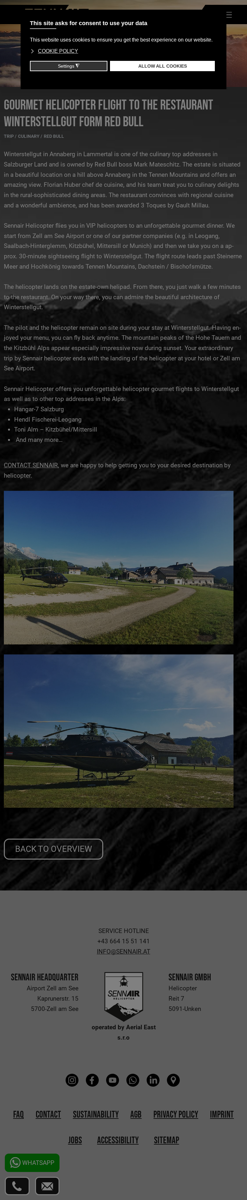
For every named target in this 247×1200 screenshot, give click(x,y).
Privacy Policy (175, 1114)
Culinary (29, 136)
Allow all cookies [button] (162, 66)
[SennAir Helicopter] (123, 996)
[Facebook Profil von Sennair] (93, 1080)
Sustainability (96, 1114)
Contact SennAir (31, 465)
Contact (48, 1114)
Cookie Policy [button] (58, 51)
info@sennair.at (123, 951)
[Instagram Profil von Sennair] (73, 1080)
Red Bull (54, 136)
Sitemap (166, 1140)
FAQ (18, 1114)
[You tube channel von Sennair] (113, 1080)
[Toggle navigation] (227, 14)
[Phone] (17, 1186)
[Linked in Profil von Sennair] (154, 1080)
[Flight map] (174, 1080)
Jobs (75, 1140)
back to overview (53, 849)
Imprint (222, 1114)
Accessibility (118, 1140)
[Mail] (47, 1186)
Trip (9, 136)
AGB (136, 1114)
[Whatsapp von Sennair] (133, 1080)
